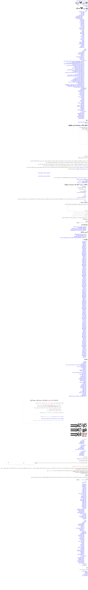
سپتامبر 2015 (84, 336)
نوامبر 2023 (84, 262)
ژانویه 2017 (84, 324)
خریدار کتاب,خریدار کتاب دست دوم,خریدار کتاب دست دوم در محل (76, 364)
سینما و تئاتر (82, 24)
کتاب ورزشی (82, 26)
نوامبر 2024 (84, 252)
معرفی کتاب (82, 441)
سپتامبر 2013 (84, 354)
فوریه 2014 (84, 351)
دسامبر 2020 (84, 292)
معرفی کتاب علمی (81, 118)
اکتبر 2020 (84, 294)
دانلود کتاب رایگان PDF (77, 236)
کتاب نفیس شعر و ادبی (78, 17)
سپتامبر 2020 (84, 295)
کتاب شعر (82, 45)
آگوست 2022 (84, 275)
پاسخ (85, 190)
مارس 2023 (84, 269)
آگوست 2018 (84, 308)
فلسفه (83, 41)
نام (87, 212)
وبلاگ (83, 439)
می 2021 (84, 288)
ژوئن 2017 (84, 319)
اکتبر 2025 (84, 249)
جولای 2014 (84, 346)
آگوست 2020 (84, 296)
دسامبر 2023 (84, 261)
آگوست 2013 (84, 355)
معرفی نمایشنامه (81, 559)
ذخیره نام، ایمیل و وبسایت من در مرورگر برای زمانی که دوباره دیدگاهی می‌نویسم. (74, 217)
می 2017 (84, 320)
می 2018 (84, 310)
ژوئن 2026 (84, 243)
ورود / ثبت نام (84, 565)
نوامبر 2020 (84, 293)
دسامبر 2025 (84, 247)
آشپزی (85, 361)
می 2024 (84, 257)
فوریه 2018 (84, 312)
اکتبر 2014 (84, 344)
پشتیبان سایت (81, 127)
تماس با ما (82, 451)
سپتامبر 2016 (84, 327)
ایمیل (87, 214)
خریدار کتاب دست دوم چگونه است (78, 71)
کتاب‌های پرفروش (81, 43)
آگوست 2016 (84, 328)
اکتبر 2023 (84, 263)
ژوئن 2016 (84, 330)
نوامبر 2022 (84, 272)
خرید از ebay (82, 58)
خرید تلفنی (82, 526)
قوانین (83, 51)
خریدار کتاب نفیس (81, 73)
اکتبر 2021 (84, 284)
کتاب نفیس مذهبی (81, 510)
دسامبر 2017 (84, 314)
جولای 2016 (84, 329)
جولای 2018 (84, 309)
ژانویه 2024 (84, 260)
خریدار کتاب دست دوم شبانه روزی (78, 67)
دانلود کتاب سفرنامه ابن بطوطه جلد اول (44, 172)
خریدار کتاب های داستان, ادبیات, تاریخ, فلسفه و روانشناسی (75, 85)
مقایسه (85, 564)
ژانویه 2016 (84, 334)
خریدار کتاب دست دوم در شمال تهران (78, 64)
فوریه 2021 (84, 291)
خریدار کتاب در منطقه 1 (80, 82)
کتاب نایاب (82, 14)
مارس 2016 (84, 332)
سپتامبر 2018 (84, 307)
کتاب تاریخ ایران (81, 93)
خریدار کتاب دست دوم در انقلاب (79, 66)
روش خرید (82, 440)
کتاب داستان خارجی (81, 90)
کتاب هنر (82, 27)
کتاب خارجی (82, 38)
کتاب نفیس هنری (79, 18)
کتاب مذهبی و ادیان (81, 96)
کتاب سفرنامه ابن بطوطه (80, 179)
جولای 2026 (84, 242)
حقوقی (83, 40)
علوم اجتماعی (82, 33)
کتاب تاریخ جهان (83, 385)
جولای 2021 (84, 286)
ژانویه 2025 (84, 251)
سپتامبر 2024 (84, 253)
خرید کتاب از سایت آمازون (80, 56)
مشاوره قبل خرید (81, 455)
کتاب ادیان (82, 25)
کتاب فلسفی (82, 107)
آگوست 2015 (84, 337)
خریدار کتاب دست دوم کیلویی (79, 68)
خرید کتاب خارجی (81, 57)
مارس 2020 (84, 299)
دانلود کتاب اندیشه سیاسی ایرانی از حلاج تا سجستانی (78, 230)
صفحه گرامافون (81, 47)
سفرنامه (82, 36)
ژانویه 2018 (84, 313)
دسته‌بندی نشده (83, 367)
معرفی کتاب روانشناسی (82, 378)
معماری (83, 29)
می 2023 (84, 267)
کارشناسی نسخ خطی (80, 53)
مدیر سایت (84, 237)
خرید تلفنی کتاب (81, 453)
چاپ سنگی (82, 39)
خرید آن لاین (82, 55)
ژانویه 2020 (84, 301)
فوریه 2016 (84, 333)
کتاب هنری (82, 97)
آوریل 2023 (84, 268)
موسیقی (84, 381)
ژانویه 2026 (84, 246)
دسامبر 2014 (84, 342)
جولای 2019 (84, 303)
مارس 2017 (84, 322)
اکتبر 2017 (84, 316)
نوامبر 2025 (84, 248)
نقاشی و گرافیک (81, 28)
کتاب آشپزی (82, 545)
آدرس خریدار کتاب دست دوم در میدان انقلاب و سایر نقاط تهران (74, 84)
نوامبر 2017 (84, 315)
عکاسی (83, 31)
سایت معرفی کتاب (83, 370)
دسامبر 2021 (84, 282)
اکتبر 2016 (84, 326)
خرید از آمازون (82, 59)
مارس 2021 (84, 290)
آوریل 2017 (84, 321)
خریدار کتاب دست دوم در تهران (79, 77)
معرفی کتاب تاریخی (81, 115)
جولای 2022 (84, 276)
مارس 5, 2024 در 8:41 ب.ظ (81, 197)
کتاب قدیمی (82, 21)
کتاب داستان (82, 89)
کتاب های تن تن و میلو (80, 105)
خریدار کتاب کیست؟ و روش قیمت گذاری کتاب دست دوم (75, 65)
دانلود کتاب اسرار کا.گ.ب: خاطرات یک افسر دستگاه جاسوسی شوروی (70, 237)
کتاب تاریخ (82, 12)
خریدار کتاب (82, 446)
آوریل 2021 (84, 289)
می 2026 (84, 244)
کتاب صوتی (82, 104)
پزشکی (83, 99)
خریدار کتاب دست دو (81, 76)
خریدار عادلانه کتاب (81, 83)
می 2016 (84, 331)
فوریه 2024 (84, 259)
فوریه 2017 (84, 323)
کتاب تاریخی (82, 92)
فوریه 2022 (84, 280)
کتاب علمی (82, 103)
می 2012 (84, 356)
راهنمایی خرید (84, 450)
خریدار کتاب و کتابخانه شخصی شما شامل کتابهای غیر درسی (75, 62)
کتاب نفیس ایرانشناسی (78, 16)
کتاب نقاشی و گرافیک (80, 512)
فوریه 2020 (84, 300)
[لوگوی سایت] (85, 3)
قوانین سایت (82, 452)
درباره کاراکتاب (81, 447)
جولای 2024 (84, 255)
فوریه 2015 (84, 340)
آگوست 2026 (84, 241)
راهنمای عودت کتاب (81, 448)
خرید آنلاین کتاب (81, 454)
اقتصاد (83, 34)
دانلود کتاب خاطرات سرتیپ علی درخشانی (79, 226)
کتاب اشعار (82, 108)
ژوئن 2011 (84, 357)
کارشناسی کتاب (81, 52)
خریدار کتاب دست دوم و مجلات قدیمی (78, 79)
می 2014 (84, 348)
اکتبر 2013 (84, 353)
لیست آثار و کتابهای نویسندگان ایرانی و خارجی (79, 372)
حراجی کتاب (82, 46)
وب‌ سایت (86, 215)
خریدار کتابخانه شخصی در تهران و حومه (78, 70)
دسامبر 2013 (84, 352)
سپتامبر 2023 (84, 264)
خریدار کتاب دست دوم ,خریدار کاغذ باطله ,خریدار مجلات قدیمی (74, 72)
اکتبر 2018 (84, 306)
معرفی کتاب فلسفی (83, 380)
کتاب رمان (82, 13)
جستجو (86, 221)
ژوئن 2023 (84, 266)
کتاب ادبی (82, 95)
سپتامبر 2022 (84, 274)
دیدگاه (86, 210)
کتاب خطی (82, 23)
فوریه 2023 (84, 270)
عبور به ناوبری (85, 0)
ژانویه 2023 (84, 271)
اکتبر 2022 (84, 273)
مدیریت (83, 30)
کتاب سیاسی (82, 110)
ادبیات (83, 37)
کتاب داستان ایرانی (81, 91)
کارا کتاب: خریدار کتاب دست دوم (79, 87)
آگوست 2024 (84, 254)
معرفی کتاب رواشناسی (80, 116)
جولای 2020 (84, 297)
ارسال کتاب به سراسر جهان (79, 449)
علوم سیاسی (82, 32)
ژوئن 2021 (84, 287)
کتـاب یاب (82, 445)
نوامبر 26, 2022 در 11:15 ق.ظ (81, 192)
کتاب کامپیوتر (82, 100)
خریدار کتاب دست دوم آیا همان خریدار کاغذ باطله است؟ (75, 69)
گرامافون (82, 44)
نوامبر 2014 (84, 343)
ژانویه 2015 (84, 341)
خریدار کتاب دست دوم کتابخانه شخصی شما (77, 80)
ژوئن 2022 (84, 277)
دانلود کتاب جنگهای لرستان (82, 227)
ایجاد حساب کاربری (85, 571)
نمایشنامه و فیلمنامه (81, 102)
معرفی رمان (82, 112)
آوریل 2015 (84, 339)
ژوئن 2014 (84, 347)
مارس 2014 (84, 350)
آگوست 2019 (84, 302)
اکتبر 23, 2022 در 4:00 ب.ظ (82, 187)
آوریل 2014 (84, 349)
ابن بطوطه (86, 179)
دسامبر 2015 (84, 335)
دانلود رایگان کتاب (83, 365)
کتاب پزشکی (84, 394)
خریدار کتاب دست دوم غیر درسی (79, 78)
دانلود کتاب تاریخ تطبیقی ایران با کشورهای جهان (78, 228)
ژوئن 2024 (84, 256)
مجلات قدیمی (82, 20)
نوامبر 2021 (84, 283)
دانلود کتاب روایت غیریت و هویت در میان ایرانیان (78, 229)
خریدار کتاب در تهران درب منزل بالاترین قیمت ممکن (76, 86)
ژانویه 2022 (84, 281)
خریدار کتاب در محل (78, 235)
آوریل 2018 (84, 311)
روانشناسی (84, 368)
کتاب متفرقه (82, 19)
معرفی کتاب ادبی (81, 117)
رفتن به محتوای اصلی (80, 0)
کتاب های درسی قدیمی (80, 106)
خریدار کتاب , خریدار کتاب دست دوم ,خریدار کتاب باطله (75, 75)
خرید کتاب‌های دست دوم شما (47, 412)
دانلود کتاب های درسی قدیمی (81, 366)
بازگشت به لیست (85, 181)
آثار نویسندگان (82, 442)
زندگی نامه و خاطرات (80, 109)
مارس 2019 (84, 304)
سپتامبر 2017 (84, 317)
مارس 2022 (84, 279)
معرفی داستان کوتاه (81, 113)
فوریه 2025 (84, 250)
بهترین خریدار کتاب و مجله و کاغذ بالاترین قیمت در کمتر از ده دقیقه (74, 63)
